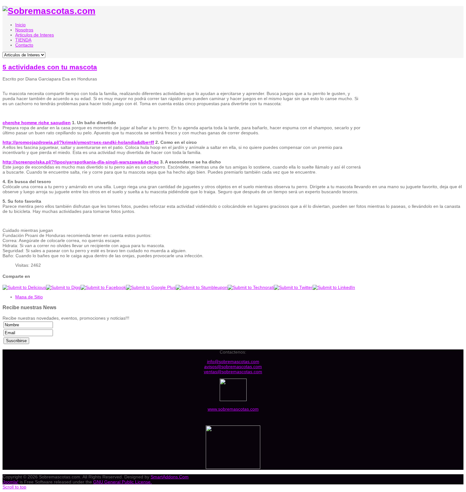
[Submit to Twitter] (293, 287)
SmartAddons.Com (170, 476)
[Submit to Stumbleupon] (202, 287)
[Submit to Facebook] (103, 287)
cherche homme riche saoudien (37, 122)
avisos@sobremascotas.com (233, 366)
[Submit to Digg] (63, 287)
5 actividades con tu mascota (50, 67)
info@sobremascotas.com (233, 361)
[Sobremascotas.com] (49, 11)
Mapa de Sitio (29, 296)
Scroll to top (14, 486)
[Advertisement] (415, 128)
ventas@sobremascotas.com (233, 371)
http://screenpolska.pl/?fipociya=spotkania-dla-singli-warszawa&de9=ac (81, 161)
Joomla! (10, 481)
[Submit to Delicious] (24, 287)
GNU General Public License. (122, 481)
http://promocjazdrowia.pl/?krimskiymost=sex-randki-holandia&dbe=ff (78, 142)
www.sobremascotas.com (233, 409)
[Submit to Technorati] (251, 287)
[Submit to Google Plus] (151, 287)
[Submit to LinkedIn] (334, 287)
